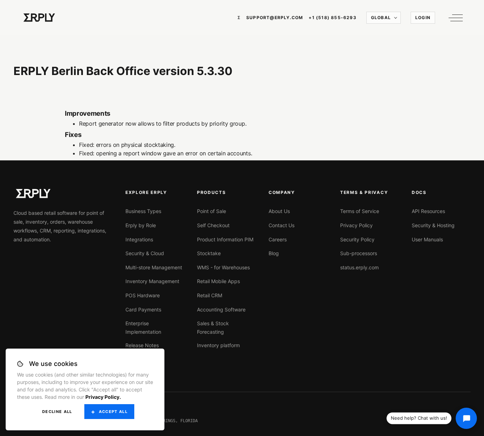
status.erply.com (359, 267)
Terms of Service (359, 211)
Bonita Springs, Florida (169, 420)
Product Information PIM (225, 239)
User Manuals (427, 239)
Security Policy (357, 239)
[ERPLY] (39, 17)
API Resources (428, 211)
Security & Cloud (144, 253)
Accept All (113, 411)
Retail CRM (209, 295)
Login (422, 17)
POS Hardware (142, 295)
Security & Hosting (433, 225)
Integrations (139, 239)
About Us (279, 211)
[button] (454, 18)
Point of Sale (211, 211)
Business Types (143, 211)
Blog (274, 253)
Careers (278, 239)
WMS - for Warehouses (223, 267)
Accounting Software (221, 309)
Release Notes (142, 345)
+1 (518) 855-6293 (332, 18)
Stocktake (209, 253)
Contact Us (281, 225)
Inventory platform (218, 345)
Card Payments (143, 309)
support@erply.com (274, 18)
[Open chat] (466, 418)
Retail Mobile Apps (218, 281)
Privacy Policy (356, 225)
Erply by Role (140, 225)
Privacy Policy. (103, 397)
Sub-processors (358, 253)
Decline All (57, 411)
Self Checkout (213, 225)
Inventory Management (152, 281)
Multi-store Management (153, 267)
